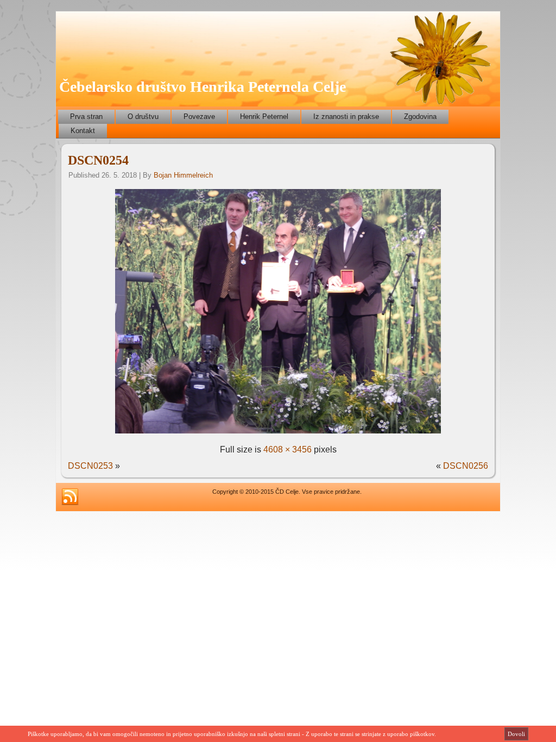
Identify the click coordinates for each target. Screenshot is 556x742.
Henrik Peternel (264, 116)
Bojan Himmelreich (183, 175)
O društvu (143, 116)
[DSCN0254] (278, 433)
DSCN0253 (90, 465)
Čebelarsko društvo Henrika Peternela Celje (202, 86)
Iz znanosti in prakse (346, 116)
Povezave (199, 116)
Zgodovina (420, 116)
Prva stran (86, 116)
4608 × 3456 (287, 449)
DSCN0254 (98, 160)
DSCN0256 (465, 465)
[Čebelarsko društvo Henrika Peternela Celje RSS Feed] (70, 497)
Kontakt (83, 131)
